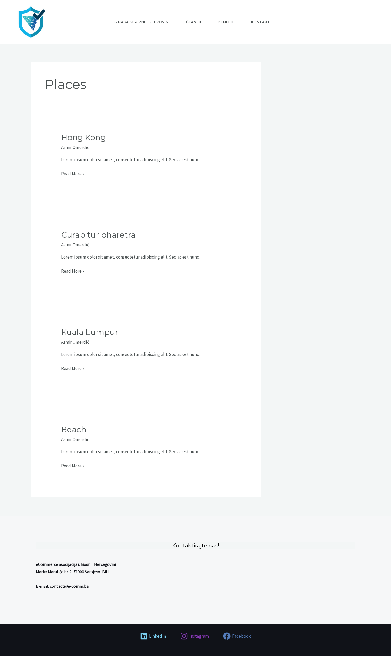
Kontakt (260, 22)
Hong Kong (83, 137)
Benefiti (226, 22)
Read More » (72, 173)
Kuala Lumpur (89, 332)
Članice (194, 22)
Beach (73, 429)
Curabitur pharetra (98, 235)
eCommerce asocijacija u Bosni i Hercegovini (76, 564)
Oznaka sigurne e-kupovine (142, 22)
